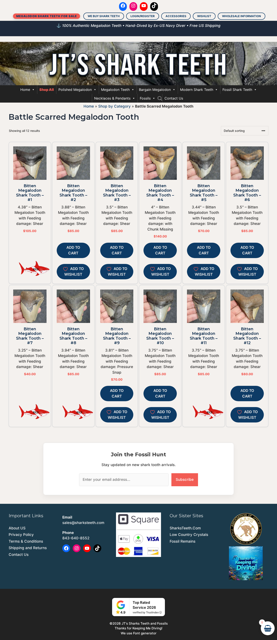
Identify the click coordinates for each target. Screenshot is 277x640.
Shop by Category (114, 106)
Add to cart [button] (73, 250)
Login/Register (142, 16)
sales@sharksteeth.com (83, 523)
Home (25, 89)
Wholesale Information (241, 16)
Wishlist (204, 16)
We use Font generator (138, 633)
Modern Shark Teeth (196, 89)
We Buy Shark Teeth (104, 16)
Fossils (145, 98)
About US (17, 528)
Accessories (176, 16)
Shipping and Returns (28, 548)
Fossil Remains (182, 541)
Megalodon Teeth (115, 89)
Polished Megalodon (75, 89)
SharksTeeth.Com (185, 528)
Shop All (46, 89)
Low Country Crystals (189, 534)
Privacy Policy (21, 534)
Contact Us (173, 98)
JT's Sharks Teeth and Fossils (145, 623)
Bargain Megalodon (155, 89)
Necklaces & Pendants (112, 98)
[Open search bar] (160, 98)
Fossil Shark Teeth (237, 89)
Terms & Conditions (26, 541)
